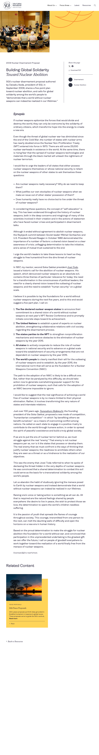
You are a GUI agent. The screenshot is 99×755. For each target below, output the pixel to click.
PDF (23, 553)
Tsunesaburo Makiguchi (51, 410)
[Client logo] (12, 5)
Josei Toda (72, 267)
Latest (76, 5)
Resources (86, 5)
